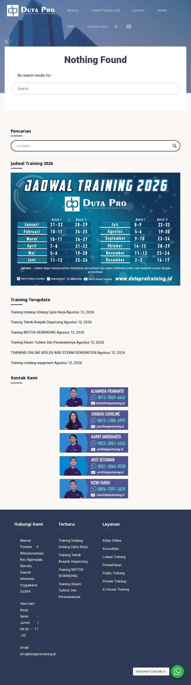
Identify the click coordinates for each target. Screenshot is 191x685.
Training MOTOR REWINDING (33, 332)
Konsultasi (110, 549)
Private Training (114, 581)
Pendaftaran (112, 565)
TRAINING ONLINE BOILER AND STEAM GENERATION (53, 353)
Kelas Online (111, 540)
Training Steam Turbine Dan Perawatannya (43, 342)
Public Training (113, 573)
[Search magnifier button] (174, 146)
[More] (128, 27)
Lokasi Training (114, 557)
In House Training (115, 589)
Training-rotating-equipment (32, 363)
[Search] (116, 26)
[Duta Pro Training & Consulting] (30, 10)
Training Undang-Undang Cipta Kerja (38, 312)
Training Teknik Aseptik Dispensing (37, 322)
